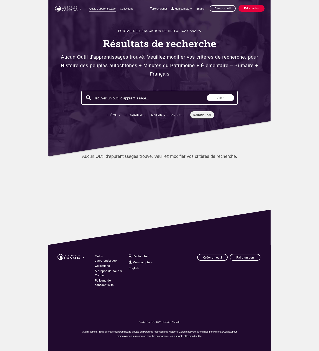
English (200, 8)
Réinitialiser (202, 115)
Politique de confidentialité (104, 283)
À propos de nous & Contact (108, 273)
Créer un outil (223, 8)
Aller (220, 97)
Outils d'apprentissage (102, 8)
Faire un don (251, 8)
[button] (68, 7)
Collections (126, 8)
